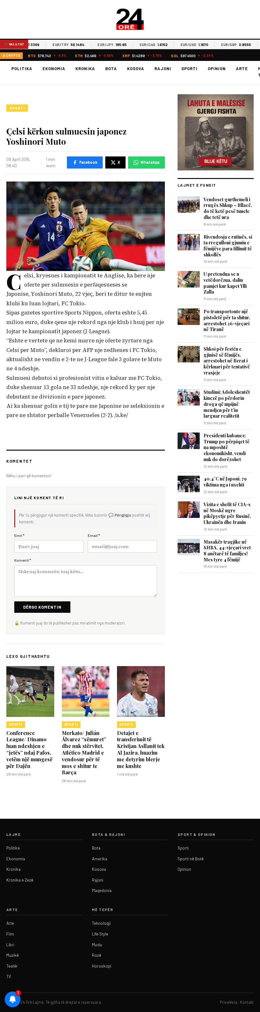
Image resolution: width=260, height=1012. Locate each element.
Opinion (217, 68)
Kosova (135, 68)
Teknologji (101, 923)
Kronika (85, 68)
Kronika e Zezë (19, 880)
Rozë (96, 955)
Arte (242, 68)
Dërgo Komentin (42, 607)
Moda (97, 944)
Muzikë (12, 955)
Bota (111, 68)
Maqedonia (102, 890)
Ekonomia (53, 68)
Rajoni (162, 68)
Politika (21, 68)
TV (8, 976)
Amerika (99, 858)
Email (94, 535)
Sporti (189, 68)
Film (10, 933)
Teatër (12, 966)
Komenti (22, 560)
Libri (10, 944)
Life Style (100, 933)
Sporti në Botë (191, 858)
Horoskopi (101, 966)
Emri (19, 535)
